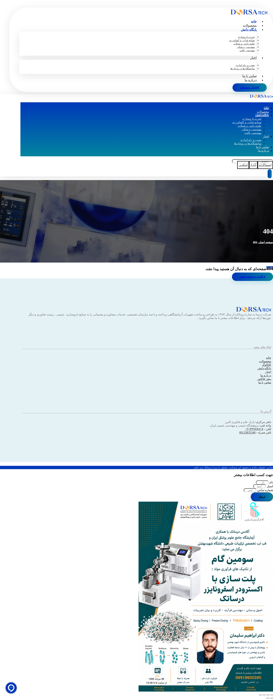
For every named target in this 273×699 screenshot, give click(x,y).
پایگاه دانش (264, 368)
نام (271, 482)
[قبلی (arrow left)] (271, 698)
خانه (268, 357)
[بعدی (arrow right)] (267, 698)
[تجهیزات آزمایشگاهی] (248, 13)
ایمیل (269, 486)
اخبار (268, 371)
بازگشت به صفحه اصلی (252, 276)
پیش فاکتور (264, 378)
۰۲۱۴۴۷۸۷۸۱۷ (254, 429)
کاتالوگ (266, 364)
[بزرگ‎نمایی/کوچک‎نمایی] (271, 694)
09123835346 (247, 432)
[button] (265, 165)
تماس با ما (264, 382)
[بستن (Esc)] (260, 694)
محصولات (265, 361)
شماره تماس (264, 490)
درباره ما (265, 375)
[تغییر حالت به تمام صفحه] (267, 694)
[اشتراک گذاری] (264, 694)
